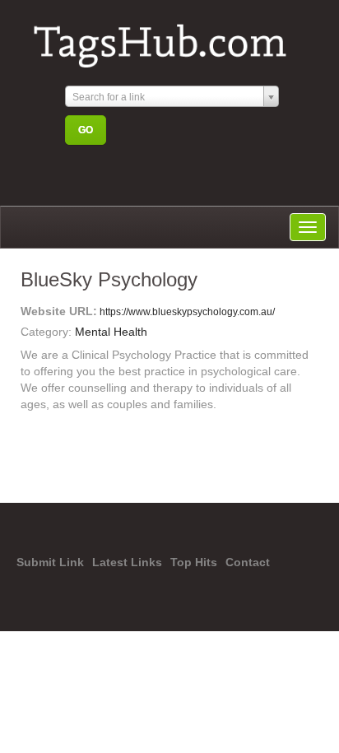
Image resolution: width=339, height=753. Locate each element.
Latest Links (127, 562)
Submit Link (50, 562)
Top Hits (193, 562)
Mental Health (111, 331)
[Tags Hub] (167, 39)
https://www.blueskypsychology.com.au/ (186, 312)
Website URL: (59, 311)
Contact (247, 562)
